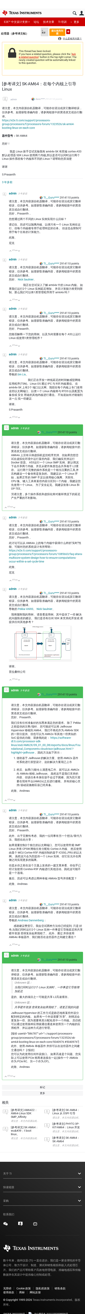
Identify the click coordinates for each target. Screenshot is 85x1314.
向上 (10, 251)
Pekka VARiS (25, 609)
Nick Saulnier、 (27, 279)
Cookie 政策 (23, 1288)
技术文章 (48, 21)
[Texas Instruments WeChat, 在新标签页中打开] (5, 1225)
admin (13, 99)
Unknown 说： (23, 982)
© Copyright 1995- (17, 1299)
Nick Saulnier (44, 609)
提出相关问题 (57, 32)
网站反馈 (35, 1292)
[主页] (22, 12)
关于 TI (7, 1173)
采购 (6, 1200)
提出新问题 (68, 31)
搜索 (74, 13)
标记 (42, 1087)
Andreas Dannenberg (31, 920)
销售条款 (60, 1288)
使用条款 (8, 1292)
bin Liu (22, 374)
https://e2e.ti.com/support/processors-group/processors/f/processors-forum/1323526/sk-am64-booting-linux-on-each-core (38, 124)
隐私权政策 (43, 1288)
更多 (76, 21)
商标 (22, 1292)
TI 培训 (62, 21)
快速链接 (8, 1187)
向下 (19, 251)
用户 (81, 13)
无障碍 (7, 1288)
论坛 (36, 21)
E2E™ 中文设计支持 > (17, 21)
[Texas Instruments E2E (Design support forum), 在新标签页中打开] (20, 1225)
